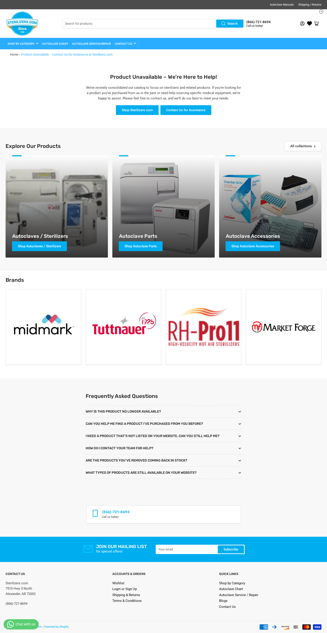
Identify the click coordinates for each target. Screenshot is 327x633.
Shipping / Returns (309, 4)
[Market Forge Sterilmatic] (283, 327)
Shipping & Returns (126, 595)
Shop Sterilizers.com (137, 110)
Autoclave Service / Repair (238, 595)
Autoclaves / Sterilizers (40, 236)
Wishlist (118, 583)
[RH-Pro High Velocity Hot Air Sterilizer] (203, 327)
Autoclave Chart (231, 589)
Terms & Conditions (127, 601)
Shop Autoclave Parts (141, 246)
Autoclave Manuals (282, 4)
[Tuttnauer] (123, 327)
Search (232, 24)
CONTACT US (123, 43)
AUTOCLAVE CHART (55, 43)
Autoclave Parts (138, 236)
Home (14, 54)
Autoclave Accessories (253, 236)
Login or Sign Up (124, 589)
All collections (301, 146)
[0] (309, 23)
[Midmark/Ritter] (43, 327)
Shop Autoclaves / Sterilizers (39, 246)
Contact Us (227, 607)
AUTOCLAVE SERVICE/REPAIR (91, 43)
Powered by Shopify (56, 626)
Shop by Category (21, 43)
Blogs (223, 601)
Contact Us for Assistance (186, 110)
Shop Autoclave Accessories (252, 246)
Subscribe (231, 549)
